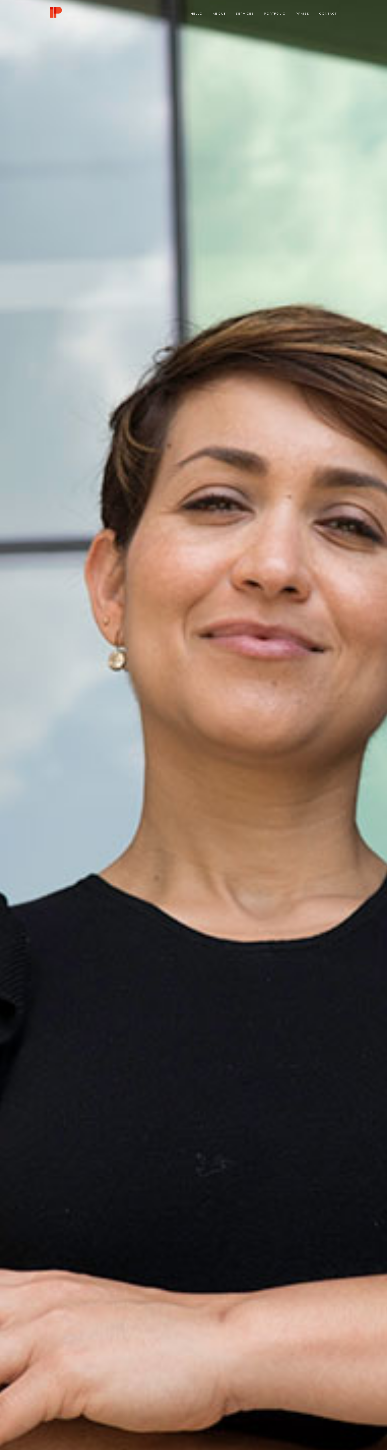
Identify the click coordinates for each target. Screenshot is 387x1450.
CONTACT (328, 13)
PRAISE (302, 13)
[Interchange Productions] (56, 13)
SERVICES (245, 13)
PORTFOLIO (275, 13)
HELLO (197, 13)
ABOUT (219, 13)
